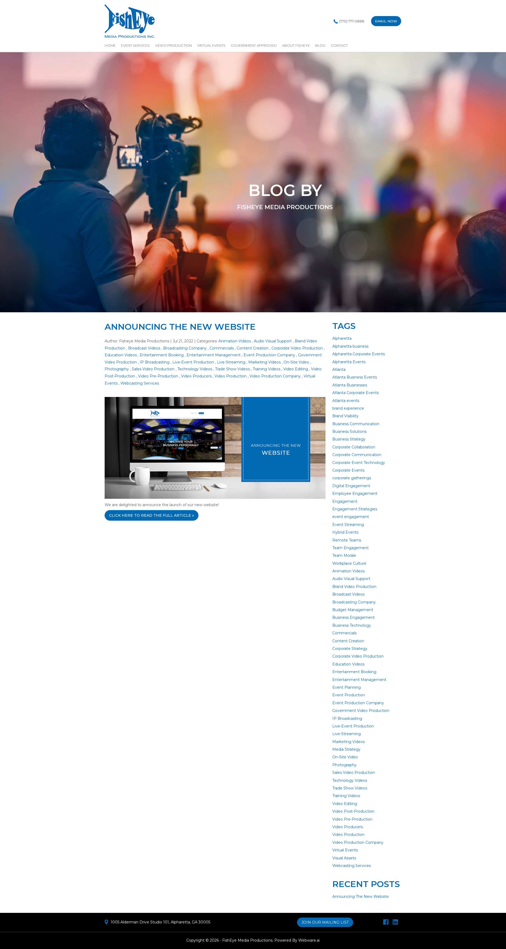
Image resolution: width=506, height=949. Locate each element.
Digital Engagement (351, 485)
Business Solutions (349, 431)
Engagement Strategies (354, 509)
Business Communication (356, 423)
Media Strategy (346, 749)
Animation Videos (234, 341)
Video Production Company (275, 376)
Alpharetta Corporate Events (358, 354)
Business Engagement (353, 617)
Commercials (222, 348)
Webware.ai (309, 940)
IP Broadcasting (154, 362)
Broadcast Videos (144, 348)
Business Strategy (349, 439)
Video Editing (295, 369)
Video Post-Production (353, 811)
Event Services (135, 45)
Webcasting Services (139, 383)
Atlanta (339, 369)
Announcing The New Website (180, 327)
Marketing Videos (264, 362)
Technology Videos (194, 369)
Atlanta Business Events (354, 377)
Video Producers (196, 376)
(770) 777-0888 (351, 21)
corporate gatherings (351, 478)
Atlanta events (345, 400)
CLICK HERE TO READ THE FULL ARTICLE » (151, 515)
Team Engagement (350, 547)
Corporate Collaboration (353, 447)
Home (110, 45)
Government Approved (254, 45)
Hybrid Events (345, 532)
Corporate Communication (356, 454)
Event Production (348, 695)
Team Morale (344, 555)
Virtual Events (211, 45)
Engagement (344, 501)
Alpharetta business (350, 346)
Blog (320, 45)
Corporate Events (348, 470)
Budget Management (352, 609)
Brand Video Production (354, 586)
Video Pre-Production (158, 376)
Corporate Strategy (349, 648)
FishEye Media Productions (247, 940)
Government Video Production (360, 710)
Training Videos (266, 369)
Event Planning (346, 687)
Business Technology (351, 625)
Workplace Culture (349, 563)
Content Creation (253, 348)
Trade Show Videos (232, 369)
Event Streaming (348, 524)
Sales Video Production (153, 369)
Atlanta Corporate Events (355, 392)
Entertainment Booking (162, 355)
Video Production (173, 45)
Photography (117, 369)
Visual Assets (344, 858)
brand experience (348, 408)
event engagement (350, 516)
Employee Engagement (354, 493)
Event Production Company (269, 355)
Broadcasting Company (185, 348)
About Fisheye (296, 45)
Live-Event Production (193, 362)
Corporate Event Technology (358, 462)
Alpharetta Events (349, 362)
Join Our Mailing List (325, 922)
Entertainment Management (214, 355)
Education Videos (121, 355)
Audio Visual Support (273, 341)
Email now (386, 21)
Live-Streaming (231, 362)
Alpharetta (342, 338)
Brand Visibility (345, 416)
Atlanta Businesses (349, 385)
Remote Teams (346, 540)
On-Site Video (296, 362)
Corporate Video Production (297, 348)
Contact (339, 45)
